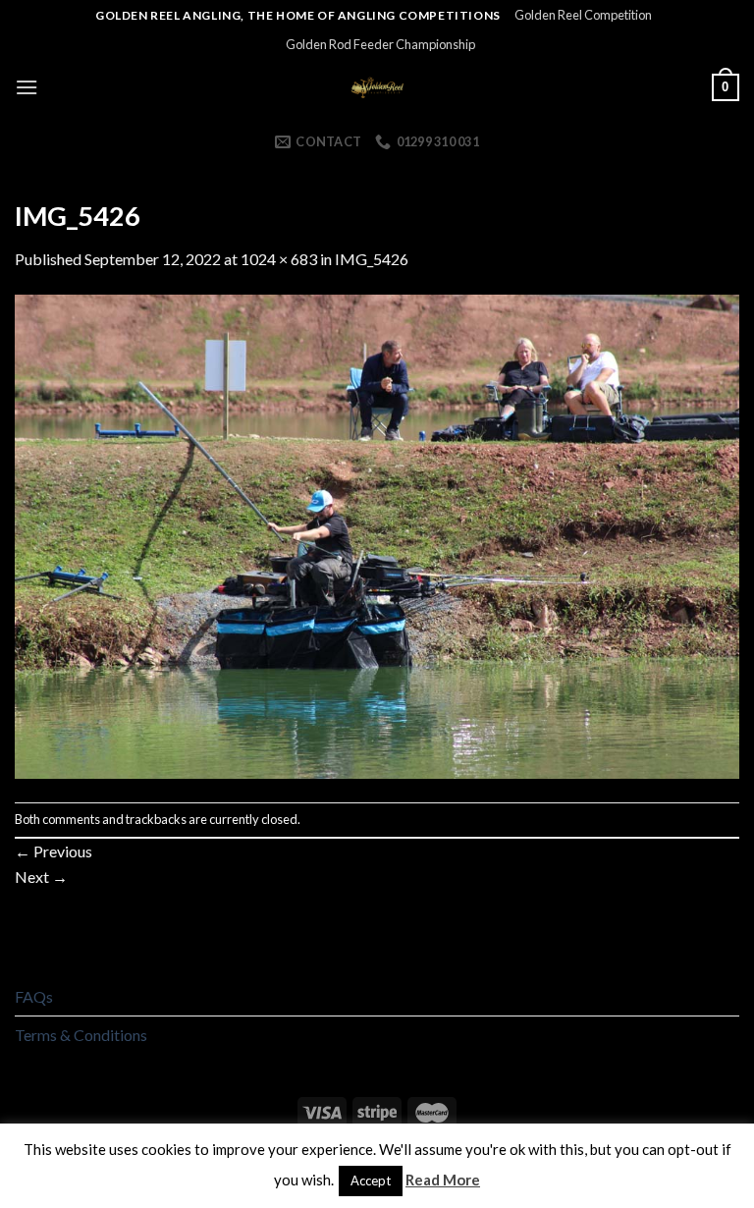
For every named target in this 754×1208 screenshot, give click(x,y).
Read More (442, 1179)
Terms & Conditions (81, 1034)
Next (41, 876)
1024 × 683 (279, 258)
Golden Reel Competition (583, 15)
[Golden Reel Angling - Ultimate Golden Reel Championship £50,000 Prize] (377, 87)
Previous (53, 851)
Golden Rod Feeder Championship (380, 44)
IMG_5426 (371, 258)
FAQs (34, 996)
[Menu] (26, 87)
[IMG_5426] (377, 534)
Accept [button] (370, 1180)
